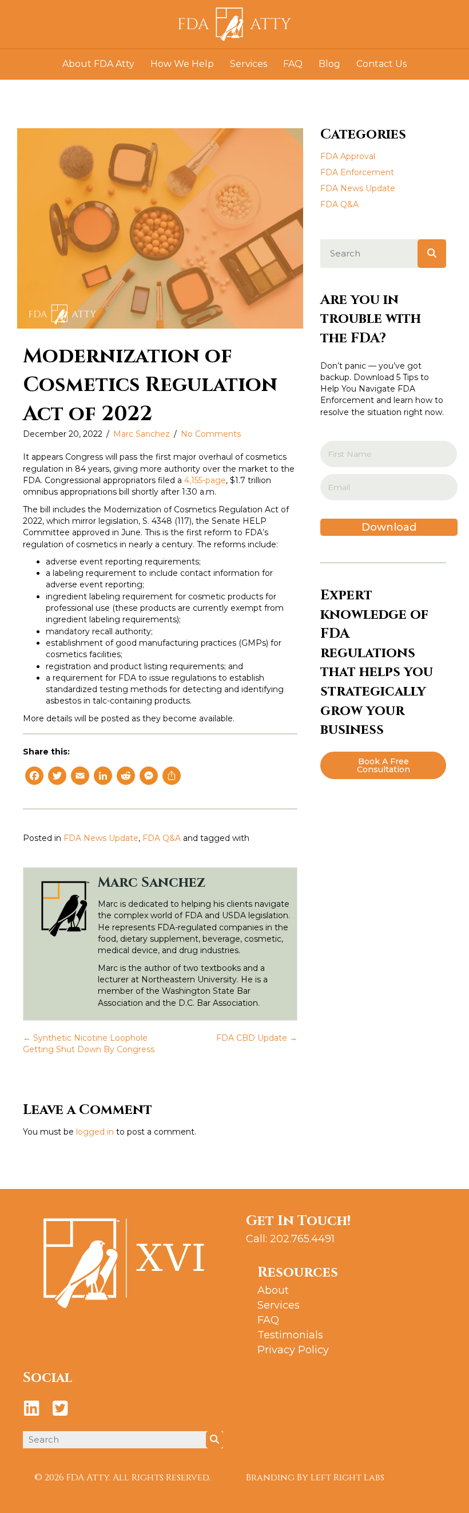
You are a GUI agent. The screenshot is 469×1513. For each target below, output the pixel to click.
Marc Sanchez (141, 434)
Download (388, 527)
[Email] (80, 777)
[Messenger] (148, 777)
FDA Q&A (161, 838)
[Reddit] (125, 777)
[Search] (432, 253)
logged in (95, 1132)
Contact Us (381, 63)
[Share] (171, 777)
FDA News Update (100, 838)
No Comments (211, 434)
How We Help (182, 63)
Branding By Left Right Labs (315, 1477)
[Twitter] (57, 777)
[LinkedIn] (103, 777)
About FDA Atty (98, 63)
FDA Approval (347, 156)
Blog (329, 63)
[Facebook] (34, 777)
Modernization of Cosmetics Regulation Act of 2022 (150, 385)
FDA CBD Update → (256, 1038)
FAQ (293, 63)
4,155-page (205, 480)
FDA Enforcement (357, 172)
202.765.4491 (302, 1238)
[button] (383, 765)
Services (248, 63)
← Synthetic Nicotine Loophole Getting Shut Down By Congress (88, 1043)
